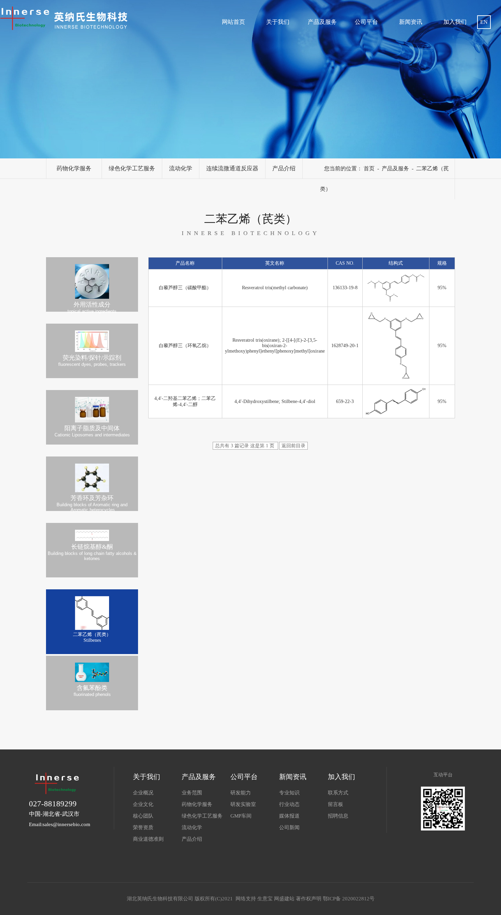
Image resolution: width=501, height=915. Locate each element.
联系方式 (338, 792)
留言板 (335, 804)
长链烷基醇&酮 (92, 552)
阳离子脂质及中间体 (92, 431)
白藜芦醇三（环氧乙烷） (185, 345)
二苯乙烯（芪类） (92, 637)
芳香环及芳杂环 (92, 503)
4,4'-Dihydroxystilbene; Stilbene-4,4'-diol (274, 401)
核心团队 (143, 816)
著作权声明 (308, 898)
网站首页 (233, 22)
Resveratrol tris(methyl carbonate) (275, 287)
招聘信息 (338, 816)
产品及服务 (322, 22)
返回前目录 (293, 445)
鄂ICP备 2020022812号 (349, 898)
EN (484, 22)
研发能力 (240, 792)
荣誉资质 (143, 827)
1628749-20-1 (345, 345)
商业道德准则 (148, 839)
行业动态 (289, 804)
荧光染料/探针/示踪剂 (92, 360)
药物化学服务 (74, 168)
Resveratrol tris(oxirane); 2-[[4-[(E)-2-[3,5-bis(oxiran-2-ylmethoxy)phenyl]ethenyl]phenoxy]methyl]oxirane (275, 346)
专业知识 (289, 792)
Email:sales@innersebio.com (59, 824)
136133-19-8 (345, 287)
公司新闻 (289, 827)
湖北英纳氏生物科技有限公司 (161, 898)
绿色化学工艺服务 (132, 168)
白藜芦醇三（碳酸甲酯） (185, 287)
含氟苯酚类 (92, 690)
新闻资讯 (410, 22)
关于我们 (277, 22)
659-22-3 (345, 401)
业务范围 (192, 792)
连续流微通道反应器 (232, 168)
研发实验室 (243, 804)
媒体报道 (289, 816)
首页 (369, 168)
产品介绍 (283, 168)
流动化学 (180, 168)
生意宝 (265, 898)
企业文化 (143, 804)
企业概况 (143, 792)
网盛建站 (284, 898)
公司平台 (366, 22)
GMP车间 (241, 816)
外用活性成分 (92, 306)
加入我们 (455, 22)
